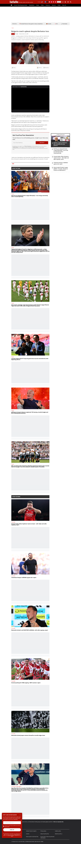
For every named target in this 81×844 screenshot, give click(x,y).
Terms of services (27, 146)
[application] (30, 99)
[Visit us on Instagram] (51, 2)
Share (14, 67)
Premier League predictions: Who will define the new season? (60, 144)
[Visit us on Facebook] (45, 2)
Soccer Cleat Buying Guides (20, 5)
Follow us (40, 67)
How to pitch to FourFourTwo (32, 836)
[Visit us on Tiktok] (55, 2)
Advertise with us (58, 833)
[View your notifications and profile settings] (68, 2)
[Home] (11, 5)
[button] (70, 2)
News (37, 5)
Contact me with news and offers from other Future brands (12, 826)
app (17, 33)
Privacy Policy (16, 834)
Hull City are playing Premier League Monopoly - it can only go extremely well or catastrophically (61, 151)
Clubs (59, 5)
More (63, 5)
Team (13, 28)
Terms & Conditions (11, 835)
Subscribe (59, 1)
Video (42, 5)
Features (48, 5)
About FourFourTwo (44, 833)
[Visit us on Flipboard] (53, 2)
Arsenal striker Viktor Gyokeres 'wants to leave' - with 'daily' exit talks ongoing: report (61, 158)
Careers (27, 833)
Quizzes (54, 5)
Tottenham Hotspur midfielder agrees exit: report (61, 163)
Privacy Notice (15, 147)
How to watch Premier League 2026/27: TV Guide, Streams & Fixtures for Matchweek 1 (61, 169)
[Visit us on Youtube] (49, 2)
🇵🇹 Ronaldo (48, 23)
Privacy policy (43, 831)
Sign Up (12, 829)
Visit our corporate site (58, 821)
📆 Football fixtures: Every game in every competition (31, 23)
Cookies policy (58, 831)
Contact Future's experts (31, 831)
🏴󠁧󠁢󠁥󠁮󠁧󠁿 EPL (56, 23)
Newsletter (31, 5)
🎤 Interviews (64, 23)
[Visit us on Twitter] (47, 2)
